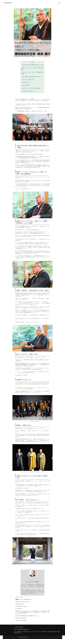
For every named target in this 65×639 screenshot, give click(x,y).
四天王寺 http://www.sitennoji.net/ (21, 618)
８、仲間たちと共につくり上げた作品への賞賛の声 (30, 88)
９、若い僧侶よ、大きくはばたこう (27, 91)
